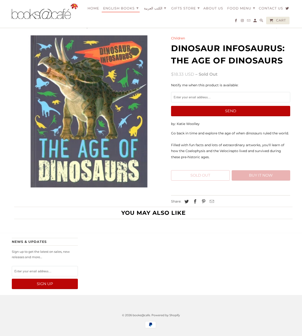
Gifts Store (185, 8)
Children (178, 38)
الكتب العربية (155, 8)
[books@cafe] (45, 11)
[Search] (262, 21)
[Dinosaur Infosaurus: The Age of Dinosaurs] (89, 111)
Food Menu (241, 8)
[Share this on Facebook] (194, 201)
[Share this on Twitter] (186, 201)
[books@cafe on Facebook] (236, 21)
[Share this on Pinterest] (203, 201)
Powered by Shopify (165, 315)
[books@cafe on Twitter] (287, 9)
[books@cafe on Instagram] (243, 21)
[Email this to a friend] (211, 201)
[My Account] (255, 21)
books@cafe (141, 315)
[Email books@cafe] (249, 21)
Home (93, 8)
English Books (121, 8)
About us (213, 8)
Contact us (271, 8)
